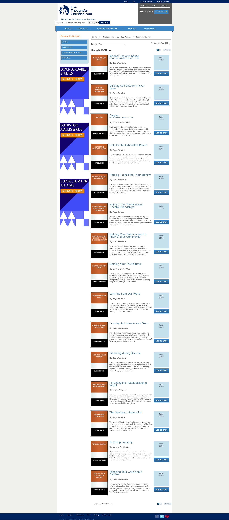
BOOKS (68, 29)
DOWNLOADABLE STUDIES (107, 29)
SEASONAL (132, 29)
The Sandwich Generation (126, 412)
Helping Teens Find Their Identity (130, 175)
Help (154, 6)
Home (126, 1)
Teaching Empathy (121, 442)
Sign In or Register (163, 1)
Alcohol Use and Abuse (124, 56)
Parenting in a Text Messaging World (128, 384)
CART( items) (148, 12)
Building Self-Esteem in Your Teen (126, 87)
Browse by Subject (70, 36)
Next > (167, 50)
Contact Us (79, 515)
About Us (70, 515)
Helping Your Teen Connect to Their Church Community (128, 235)
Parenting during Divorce (125, 353)
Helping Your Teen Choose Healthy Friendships (126, 206)
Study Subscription (146, 1)
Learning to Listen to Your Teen (129, 323)
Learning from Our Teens (125, 293)
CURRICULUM (82, 29)
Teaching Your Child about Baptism (125, 473)
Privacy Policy (107, 515)
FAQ (88, 515)
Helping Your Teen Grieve (125, 264)
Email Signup (164, 6)
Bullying (114, 115)
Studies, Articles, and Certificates (116, 37)
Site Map (96, 515)
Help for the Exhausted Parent (128, 145)
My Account (144, 6)
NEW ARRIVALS (150, 29)
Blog (134, 1)
